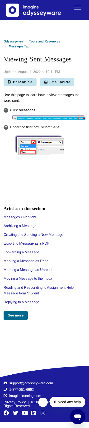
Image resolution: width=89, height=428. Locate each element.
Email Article (60, 82)
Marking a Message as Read (26, 261)
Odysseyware (13, 41)
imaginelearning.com (25, 396)
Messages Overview (20, 217)
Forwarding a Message (21, 252)
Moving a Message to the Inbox (28, 278)
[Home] (35, 10)
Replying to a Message (21, 302)
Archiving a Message (20, 226)
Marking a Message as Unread (28, 270)
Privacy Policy (15, 402)
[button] (77, 7)
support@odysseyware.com (31, 383)
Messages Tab (19, 46)
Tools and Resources (44, 41)
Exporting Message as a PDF (26, 243)
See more (15, 315)
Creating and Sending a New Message (33, 235)
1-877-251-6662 (21, 389)
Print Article (22, 82)
